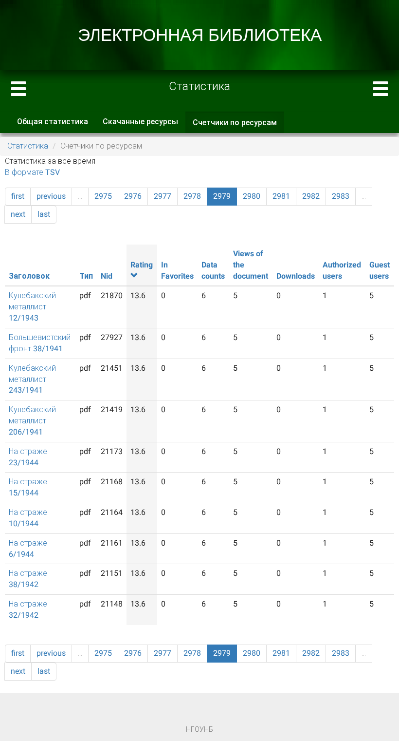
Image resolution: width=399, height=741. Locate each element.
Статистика (27, 146)
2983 (340, 196)
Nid (106, 276)
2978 (192, 196)
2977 (162, 196)
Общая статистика (52, 121)
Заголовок (29, 276)
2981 (281, 196)
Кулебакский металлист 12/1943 (32, 307)
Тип (86, 276)
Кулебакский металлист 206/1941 (32, 421)
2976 (133, 196)
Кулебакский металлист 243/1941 (32, 379)
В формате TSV (32, 172)
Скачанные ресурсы (140, 121)
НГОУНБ (199, 729)
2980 (251, 196)
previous (51, 196)
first (17, 196)
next (18, 214)
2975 (103, 196)
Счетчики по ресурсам (238, 125)
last (43, 214)
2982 (311, 196)
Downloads (295, 276)
